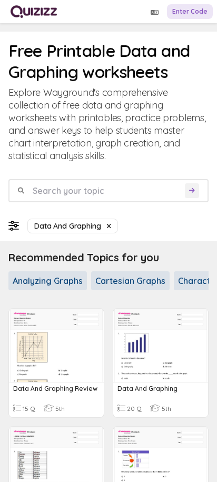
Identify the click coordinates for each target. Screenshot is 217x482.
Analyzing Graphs (48, 281)
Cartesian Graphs (130, 281)
